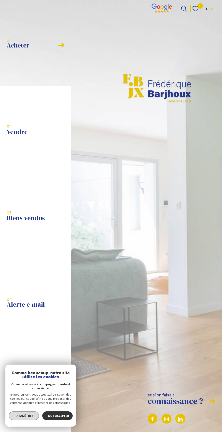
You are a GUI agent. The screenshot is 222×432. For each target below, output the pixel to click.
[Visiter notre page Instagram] (166, 419)
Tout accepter (57, 416)
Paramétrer (24, 416)
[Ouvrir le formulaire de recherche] (184, 8)
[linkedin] (180, 419)
